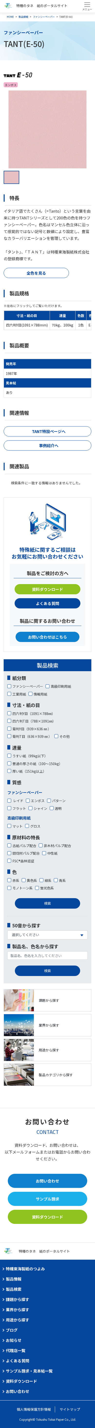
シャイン (40, 808)
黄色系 (32, 880)
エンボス (38, 800)
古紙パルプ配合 (24, 845)
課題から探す (17, 1299)
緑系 (48, 880)
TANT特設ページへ (49, 431)
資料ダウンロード (47, 589)
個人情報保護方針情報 (34, 1409)
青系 (62, 880)
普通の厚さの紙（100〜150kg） (37, 763)
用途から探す (17, 1320)
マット (17, 826)
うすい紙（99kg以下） (30, 755)
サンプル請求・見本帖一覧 (29, 1371)
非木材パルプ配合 (57, 845)
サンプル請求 (47, 1199)
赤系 (15, 880)
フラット (19, 808)
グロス (35, 826)
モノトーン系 (22, 888)
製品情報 (23, 16)
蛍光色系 (47, 888)
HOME (10, 16)
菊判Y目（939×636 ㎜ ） (31, 728)
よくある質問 (47, 603)
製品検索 (13, 1289)
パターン (59, 800)
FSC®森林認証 (23, 861)
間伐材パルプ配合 (26, 853)
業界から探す (17, 1309)
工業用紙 (19, 694)
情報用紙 (40, 694)
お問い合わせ (47, 1181)
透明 (58, 808)
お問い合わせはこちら (47, 637)
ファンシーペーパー (44, 16)
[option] (47, 129)
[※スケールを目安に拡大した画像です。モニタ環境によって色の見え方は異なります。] (47, 129)
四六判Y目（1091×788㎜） (33, 713)
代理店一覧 (15, 1350)
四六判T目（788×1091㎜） (34, 721)
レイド (17, 800)
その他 (64, 736)
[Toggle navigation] (87, 6)
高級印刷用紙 (61, 686)
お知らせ (13, 1340)
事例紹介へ (48, 445)
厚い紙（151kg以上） (29, 771)
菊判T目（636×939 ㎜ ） (32, 736)
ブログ (12, 1330)
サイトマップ (70, 1409)
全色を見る (36, 273)
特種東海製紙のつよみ (25, 1269)
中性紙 (52, 853)
